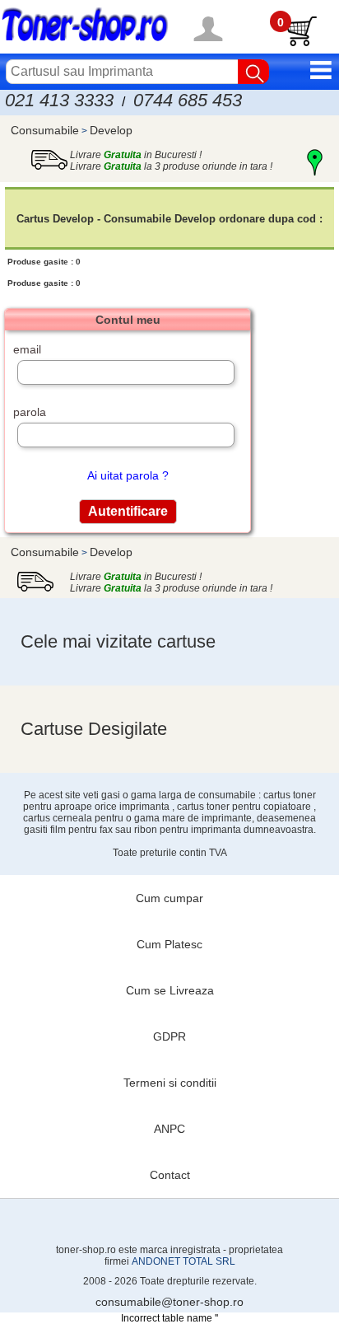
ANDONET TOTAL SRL (183, 1261)
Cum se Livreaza (170, 990)
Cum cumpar (169, 898)
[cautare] (253, 71)
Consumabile (45, 130)
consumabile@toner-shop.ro (169, 1301)
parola (29, 412)
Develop (111, 130)
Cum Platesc (169, 944)
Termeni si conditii (169, 1082)
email (27, 349)
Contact (170, 1174)
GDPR (169, 1036)
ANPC (169, 1128)
